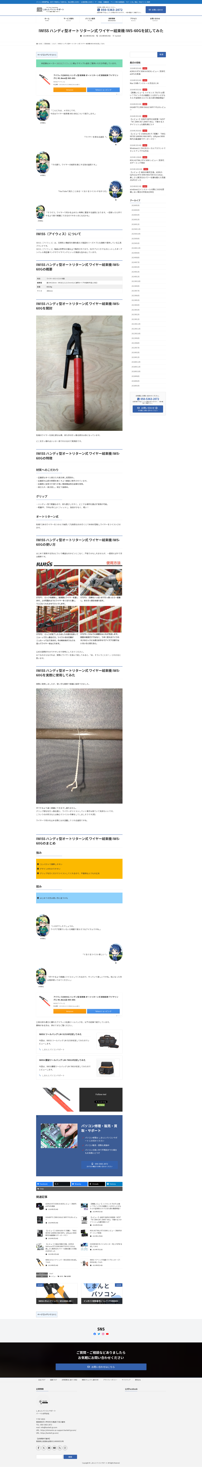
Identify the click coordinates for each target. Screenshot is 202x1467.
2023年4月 (135, 305)
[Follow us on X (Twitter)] (43, 1448)
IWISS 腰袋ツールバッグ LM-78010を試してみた (62, 1059)
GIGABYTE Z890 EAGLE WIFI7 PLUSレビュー (148, 108)
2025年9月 (135, 238)
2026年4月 (135, 210)
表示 (54, 55)
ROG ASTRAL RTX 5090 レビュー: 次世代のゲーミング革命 (147, 161)
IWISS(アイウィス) (64, 63)
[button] (99, 1165)
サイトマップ (126, 1380)
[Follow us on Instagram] (65, 1448)
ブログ (51, 1274)
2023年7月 (135, 291)
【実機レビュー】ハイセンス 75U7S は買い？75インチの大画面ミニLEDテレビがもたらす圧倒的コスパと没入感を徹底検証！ (105, 1206)
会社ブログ (41, 1380)
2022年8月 (135, 343)
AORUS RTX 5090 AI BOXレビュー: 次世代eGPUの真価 (147, 72)
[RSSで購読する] (59, 1448)
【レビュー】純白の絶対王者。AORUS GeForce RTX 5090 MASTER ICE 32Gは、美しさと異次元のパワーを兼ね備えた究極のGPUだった (61, 1247)
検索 (70, 1456)
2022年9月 (135, 338)
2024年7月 (135, 262)
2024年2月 (135, 272)
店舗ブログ (53, 1380)
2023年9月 (135, 286)
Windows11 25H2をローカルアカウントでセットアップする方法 (148, 149)
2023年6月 (135, 295)
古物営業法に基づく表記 (69, 1380)
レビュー (54, 1276)
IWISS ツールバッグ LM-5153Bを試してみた (60, 1034)
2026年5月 (135, 205)
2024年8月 (135, 257)
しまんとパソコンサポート (53, 1049)
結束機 (68, 1276)
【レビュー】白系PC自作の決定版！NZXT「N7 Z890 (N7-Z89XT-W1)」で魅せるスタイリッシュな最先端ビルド (106, 1219)
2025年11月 (136, 229)
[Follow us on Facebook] (38, 1448)
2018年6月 (135, 381)
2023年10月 (136, 281)
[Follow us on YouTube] (54, 1448)
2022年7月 (135, 347)
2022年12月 (136, 324)
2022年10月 (136, 333)
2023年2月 (135, 314)
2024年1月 (135, 276)
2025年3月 (135, 243)
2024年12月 (136, 248)
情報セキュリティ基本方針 (90, 1380)
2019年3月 (135, 352)
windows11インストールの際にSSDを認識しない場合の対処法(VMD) (147, 190)
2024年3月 (135, 267)
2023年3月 (135, 309)
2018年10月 (136, 371)
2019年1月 (135, 357)
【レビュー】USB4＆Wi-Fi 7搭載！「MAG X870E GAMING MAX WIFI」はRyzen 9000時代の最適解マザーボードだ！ (60, 1232)
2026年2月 (135, 219)
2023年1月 (135, 319)
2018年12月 (136, 362)
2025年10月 (136, 234)
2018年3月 (135, 385)
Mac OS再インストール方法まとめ (144, 83)
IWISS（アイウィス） (45, 242)
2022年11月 (136, 329)
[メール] (49, 1448)
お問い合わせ (157, 9)
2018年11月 (136, 366)
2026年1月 (135, 224)
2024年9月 (135, 253)
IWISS (61, 1276)
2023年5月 (135, 300)
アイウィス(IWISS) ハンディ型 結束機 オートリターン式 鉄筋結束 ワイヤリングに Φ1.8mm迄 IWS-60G (85, 77)
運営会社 (138, 1380)
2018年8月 (135, 376)
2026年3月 (135, 215)
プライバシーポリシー (110, 1380)
